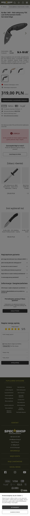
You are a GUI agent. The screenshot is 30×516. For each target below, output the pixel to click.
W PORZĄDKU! (15, 507)
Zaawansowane (15, 512)
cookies (21, 499)
